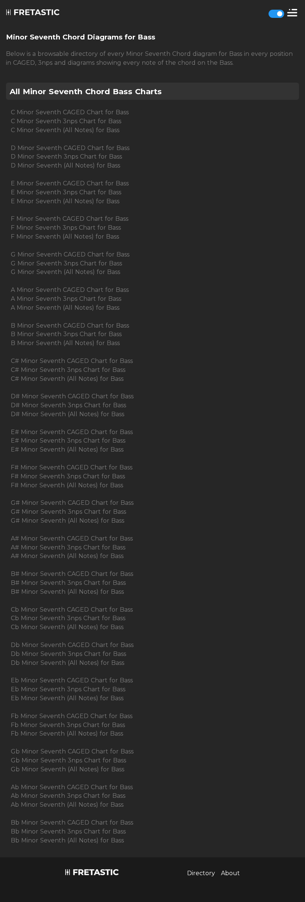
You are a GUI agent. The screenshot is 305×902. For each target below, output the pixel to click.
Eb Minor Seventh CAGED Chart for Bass (72, 680)
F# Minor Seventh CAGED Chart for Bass (71, 467)
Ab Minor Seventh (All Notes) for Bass (67, 804)
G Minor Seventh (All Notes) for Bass (65, 271)
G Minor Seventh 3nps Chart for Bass (66, 263)
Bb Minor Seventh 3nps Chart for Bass (68, 831)
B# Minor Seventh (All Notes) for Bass (67, 591)
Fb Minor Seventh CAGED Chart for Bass (71, 716)
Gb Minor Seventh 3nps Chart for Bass (68, 760)
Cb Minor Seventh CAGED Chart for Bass (72, 609)
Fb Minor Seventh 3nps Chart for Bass (68, 725)
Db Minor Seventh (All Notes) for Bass (67, 662)
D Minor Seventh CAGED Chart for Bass (70, 148)
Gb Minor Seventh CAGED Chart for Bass (72, 751)
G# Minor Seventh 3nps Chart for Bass (68, 511)
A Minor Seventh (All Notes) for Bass (65, 307)
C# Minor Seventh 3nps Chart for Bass (68, 369)
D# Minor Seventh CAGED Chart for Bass (72, 396)
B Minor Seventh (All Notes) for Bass (65, 343)
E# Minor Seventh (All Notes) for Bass (67, 449)
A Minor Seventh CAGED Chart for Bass (70, 289)
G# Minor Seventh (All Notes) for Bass (67, 520)
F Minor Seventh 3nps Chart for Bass (66, 227)
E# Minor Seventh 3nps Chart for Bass (68, 440)
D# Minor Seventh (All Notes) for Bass (67, 414)
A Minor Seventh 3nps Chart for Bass (66, 298)
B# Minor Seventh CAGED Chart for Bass (72, 573)
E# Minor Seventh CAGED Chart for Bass (72, 432)
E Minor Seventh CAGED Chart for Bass (70, 183)
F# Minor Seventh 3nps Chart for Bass (68, 476)
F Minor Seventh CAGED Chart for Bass (69, 218)
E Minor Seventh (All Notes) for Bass (65, 201)
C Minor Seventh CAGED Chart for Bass (70, 112)
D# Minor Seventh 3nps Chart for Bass (68, 405)
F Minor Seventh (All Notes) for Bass (65, 236)
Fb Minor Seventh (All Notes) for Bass (67, 733)
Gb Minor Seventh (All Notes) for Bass (67, 769)
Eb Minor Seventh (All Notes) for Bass (67, 698)
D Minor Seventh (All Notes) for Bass (65, 165)
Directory (201, 873)
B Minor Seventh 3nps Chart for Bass (66, 334)
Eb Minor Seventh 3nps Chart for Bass (68, 689)
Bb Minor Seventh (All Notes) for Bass (67, 840)
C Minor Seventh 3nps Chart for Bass (66, 121)
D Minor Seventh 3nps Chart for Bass (66, 156)
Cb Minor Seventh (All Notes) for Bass (67, 627)
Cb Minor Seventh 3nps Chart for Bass (68, 618)
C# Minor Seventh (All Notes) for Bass (67, 378)
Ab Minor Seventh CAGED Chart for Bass (72, 787)
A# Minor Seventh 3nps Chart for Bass (68, 547)
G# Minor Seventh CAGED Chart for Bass (72, 502)
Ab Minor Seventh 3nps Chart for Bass (68, 795)
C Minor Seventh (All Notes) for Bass (65, 130)
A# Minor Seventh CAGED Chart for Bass (72, 538)
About (230, 873)
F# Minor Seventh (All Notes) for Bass (67, 485)
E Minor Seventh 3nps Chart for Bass (66, 192)
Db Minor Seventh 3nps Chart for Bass (68, 653)
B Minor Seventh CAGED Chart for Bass (70, 325)
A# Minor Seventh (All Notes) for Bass (67, 556)
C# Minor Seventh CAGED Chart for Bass (72, 360)
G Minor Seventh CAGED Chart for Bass (70, 254)
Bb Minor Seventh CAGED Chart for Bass (72, 822)
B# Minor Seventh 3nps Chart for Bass (68, 582)
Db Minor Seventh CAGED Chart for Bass (72, 644)
